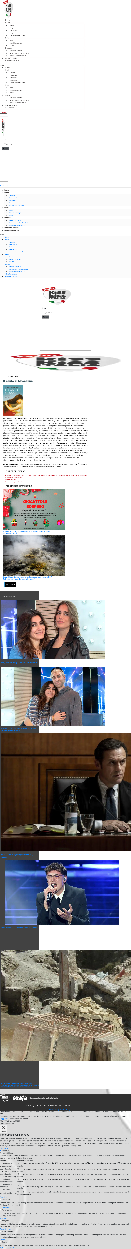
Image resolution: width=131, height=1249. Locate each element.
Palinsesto (13, 30)
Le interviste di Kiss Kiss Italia (19, 53)
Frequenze (13, 33)
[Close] (4, 181)
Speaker (12, 25)
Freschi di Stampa (16, 50)
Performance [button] (5, 1208)
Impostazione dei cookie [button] (18, 1119)
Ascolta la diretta (5, 186)
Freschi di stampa (15, 43)
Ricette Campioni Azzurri (18, 56)
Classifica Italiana (12, 58)
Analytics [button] (3, 1218)
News (7, 38)
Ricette (12, 45)
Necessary (6, 1151)
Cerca (4, 139)
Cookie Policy (65, 1110)
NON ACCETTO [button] (14, 1121)
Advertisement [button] (5, 1229)
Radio (7, 23)
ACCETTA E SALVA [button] (7, 1248)
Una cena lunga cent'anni (13, 482)
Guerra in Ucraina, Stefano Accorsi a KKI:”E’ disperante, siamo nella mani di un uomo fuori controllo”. (17, 855)
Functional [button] (4, 1197)
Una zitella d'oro (10, 479)
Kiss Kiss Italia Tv (12, 61)
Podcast (8, 48)
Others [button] (2, 1240)
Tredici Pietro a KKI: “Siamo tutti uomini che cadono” (19, 927)
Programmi (13, 28)
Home (7, 20)
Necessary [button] (4, 1148)
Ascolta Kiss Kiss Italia (17, 35)
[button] (42, 65)
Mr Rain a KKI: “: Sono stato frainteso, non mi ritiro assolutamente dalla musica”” (18, 729)
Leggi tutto (4, 1119)
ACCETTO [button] (4, 1121)
